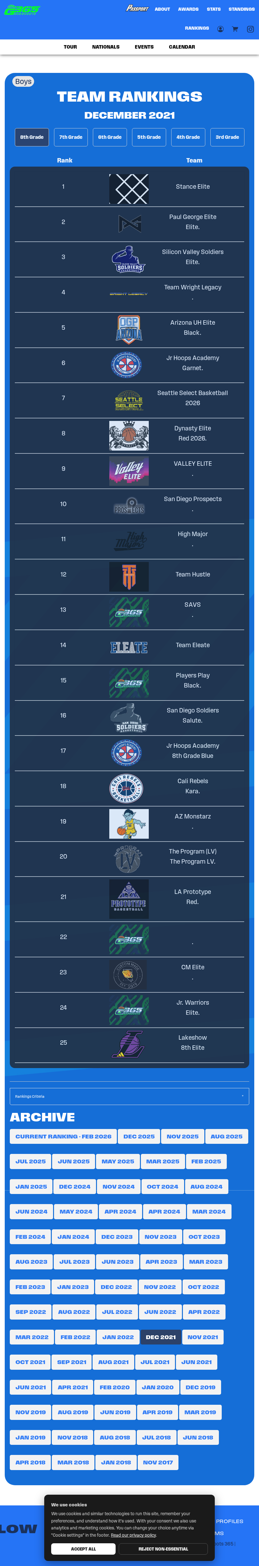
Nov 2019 (30, 1412)
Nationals (106, 47)
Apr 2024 (120, 1211)
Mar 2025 (162, 1161)
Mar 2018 (73, 1462)
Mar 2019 (200, 1412)
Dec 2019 (200, 1387)
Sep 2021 (71, 1362)
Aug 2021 (113, 1362)
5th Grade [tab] (149, 137)
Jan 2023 (73, 1287)
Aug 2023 (31, 1262)
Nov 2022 (160, 1287)
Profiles (230, 1521)
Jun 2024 (31, 1211)
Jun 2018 (198, 1437)
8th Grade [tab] (32, 137)
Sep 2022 (30, 1312)
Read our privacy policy (133, 1535)
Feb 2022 (75, 1337)
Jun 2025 (74, 1161)
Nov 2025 (183, 1136)
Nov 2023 (161, 1237)
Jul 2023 (74, 1262)
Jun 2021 (196, 1362)
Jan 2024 (73, 1237)
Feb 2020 (115, 1387)
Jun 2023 (118, 1262)
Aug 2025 (227, 1136)
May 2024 (76, 1211)
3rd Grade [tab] (227, 137)
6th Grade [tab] (110, 137)
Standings (242, 9)
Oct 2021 (30, 1362)
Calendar (182, 47)
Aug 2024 (206, 1187)
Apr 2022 (204, 1312)
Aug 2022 (74, 1312)
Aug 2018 (115, 1437)
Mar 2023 (205, 1262)
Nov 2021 (203, 1337)
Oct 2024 (162, 1187)
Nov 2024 (119, 1187)
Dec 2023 (117, 1237)
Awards (188, 9)
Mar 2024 (209, 1211)
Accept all (83, 1549)
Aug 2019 (73, 1412)
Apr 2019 (157, 1412)
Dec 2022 (116, 1287)
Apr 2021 (73, 1387)
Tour (70, 47)
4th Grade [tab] (188, 137)
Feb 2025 (206, 1161)
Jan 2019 (30, 1437)
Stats (214, 9)
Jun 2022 (160, 1312)
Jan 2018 (116, 1462)
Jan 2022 (118, 1337)
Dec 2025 (139, 1136)
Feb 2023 (30, 1287)
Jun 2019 (115, 1412)
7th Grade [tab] (70, 137)
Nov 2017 (158, 1462)
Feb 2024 (30, 1237)
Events (144, 47)
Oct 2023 (204, 1237)
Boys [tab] (23, 81)
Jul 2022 (117, 1312)
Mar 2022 (32, 1337)
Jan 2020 (158, 1387)
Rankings (197, 28)
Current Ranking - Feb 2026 (63, 1136)
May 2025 (118, 1161)
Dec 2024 (75, 1187)
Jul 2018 (156, 1437)
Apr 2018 (30, 1462)
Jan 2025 (31, 1187)
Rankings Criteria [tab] (30, 1096)
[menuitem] (137, 9)
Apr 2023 (161, 1262)
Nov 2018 (72, 1437)
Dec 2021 (161, 1337)
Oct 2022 (203, 1287)
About (162, 9)
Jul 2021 (155, 1362)
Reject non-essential (163, 1549)
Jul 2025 (30, 1161)
